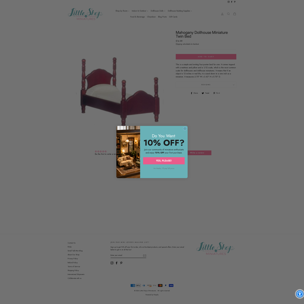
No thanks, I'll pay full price (164, 168)
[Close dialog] (184, 128)
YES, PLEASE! (164, 160)
